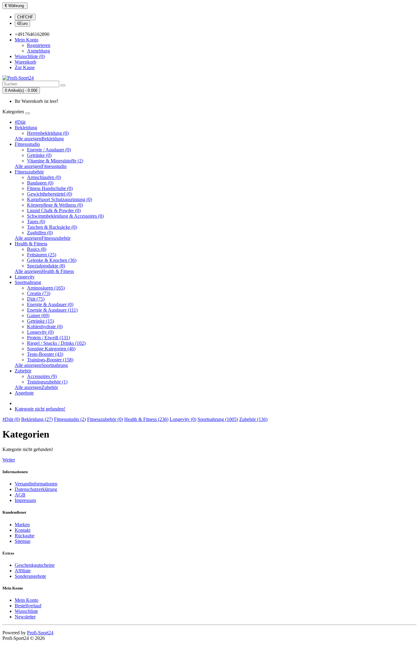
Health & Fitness (31, 243)
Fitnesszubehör (29, 171)
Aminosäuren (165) (46, 287)
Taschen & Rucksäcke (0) (52, 227)
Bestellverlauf (28, 605)
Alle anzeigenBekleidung (39, 138)
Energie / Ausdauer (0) (49, 149)
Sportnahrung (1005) (218, 419)
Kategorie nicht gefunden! (40, 408)
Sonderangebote (30, 576)
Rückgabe (24, 535)
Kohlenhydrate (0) (45, 326)
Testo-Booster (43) (45, 354)
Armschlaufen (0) (44, 177)
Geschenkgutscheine (35, 565)
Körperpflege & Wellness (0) (55, 205)
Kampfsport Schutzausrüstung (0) (59, 199)
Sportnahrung (28, 282)
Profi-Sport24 (40, 632)
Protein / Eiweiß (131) (48, 337)
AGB (20, 494)
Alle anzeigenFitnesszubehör (43, 238)
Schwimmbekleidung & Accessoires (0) (65, 216)
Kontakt (22, 530)
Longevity (25, 276)
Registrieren (38, 45)
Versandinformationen (36, 483)
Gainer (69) (38, 315)
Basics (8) (36, 249)
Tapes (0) (36, 221)
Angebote (24, 392)
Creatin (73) (38, 293)
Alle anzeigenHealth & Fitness (44, 271)
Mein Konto (26, 600)
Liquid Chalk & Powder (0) (54, 210)
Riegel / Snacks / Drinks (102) (56, 343)
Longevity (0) (40, 332)
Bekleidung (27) (37, 419)
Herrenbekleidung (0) (48, 133)
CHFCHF (25, 17)
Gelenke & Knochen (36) (51, 260)
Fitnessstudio (27, 144)
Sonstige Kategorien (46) (51, 348)
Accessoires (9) (42, 376)
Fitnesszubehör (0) (105, 419)
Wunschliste (26, 611)
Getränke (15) (40, 321)
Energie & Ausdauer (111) (52, 310)
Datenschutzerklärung (36, 489)
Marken (22, 524)
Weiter (8, 459)
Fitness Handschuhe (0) (50, 188)
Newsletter (25, 616)
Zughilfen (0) (40, 232)
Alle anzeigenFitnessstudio (41, 166)
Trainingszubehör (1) (47, 381)
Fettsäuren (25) (41, 254)
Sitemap (22, 541)
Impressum (25, 500)
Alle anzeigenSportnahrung (41, 365)
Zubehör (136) (253, 419)
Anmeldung (38, 50)
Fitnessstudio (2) (70, 419)
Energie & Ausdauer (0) (50, 304)
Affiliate (23, 570)
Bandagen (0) (40, 182)
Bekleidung (26, 127)
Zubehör (23, 370)
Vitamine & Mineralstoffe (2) (55, 160)
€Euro (22, 23)
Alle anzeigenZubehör (36, 387)
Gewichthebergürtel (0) (49, 194)
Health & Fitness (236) (146, 419)
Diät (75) (35, 299)
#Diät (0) (11, 419)
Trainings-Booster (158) (50, 359)
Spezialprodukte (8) (46, 265)
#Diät (20, 122)
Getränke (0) (39, 155)
